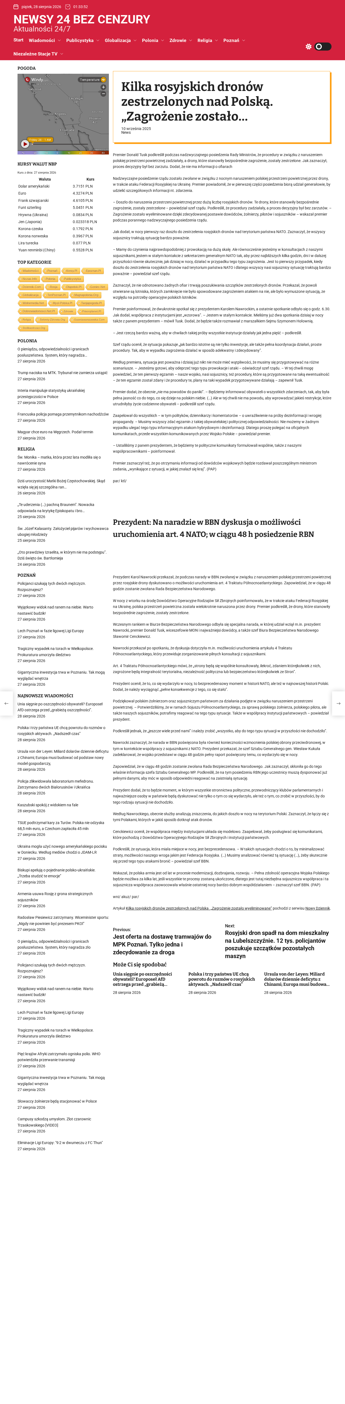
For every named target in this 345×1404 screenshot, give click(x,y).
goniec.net (97, 286)
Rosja (53, 286)
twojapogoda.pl (91, 303)
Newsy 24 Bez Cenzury (81, 19)
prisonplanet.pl (91, 311)
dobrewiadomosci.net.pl (39, 311)
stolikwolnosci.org (34, 327)
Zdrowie (178, 40)
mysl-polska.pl (62, 303)
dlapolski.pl (73, 286)
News (126, 132)
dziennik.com (32, 286)
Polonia (150, 40)
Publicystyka (80, 40)
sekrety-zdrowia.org (52, 319)
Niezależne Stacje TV (35, 54)
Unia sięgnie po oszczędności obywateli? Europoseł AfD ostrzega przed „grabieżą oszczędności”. (142, 982)
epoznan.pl (93, 270)
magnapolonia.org (86, 295)
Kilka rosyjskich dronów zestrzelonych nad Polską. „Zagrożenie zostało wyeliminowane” (199, 908)
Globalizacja (118, 40)
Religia (205, 40)
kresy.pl (71, 270)
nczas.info (30, 278)
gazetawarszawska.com (89, 319)
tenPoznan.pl (56, 295)
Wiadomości (42, 40)
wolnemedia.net (33, 303)
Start (18, 40)
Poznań (231, 40)
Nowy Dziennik (317, 908)
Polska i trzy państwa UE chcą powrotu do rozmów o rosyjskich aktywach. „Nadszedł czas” (221, 979)
